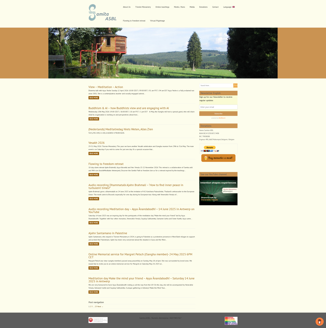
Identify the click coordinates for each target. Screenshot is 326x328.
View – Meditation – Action (106, 87)
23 (96, 306)
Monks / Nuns (179, 7)
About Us (127, 7)
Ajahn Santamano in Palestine (108, 233)
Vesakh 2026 (97, 143)
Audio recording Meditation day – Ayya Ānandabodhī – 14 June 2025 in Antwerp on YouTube (141, 210)
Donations (203, 7)
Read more (94, 98)
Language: (227, 7)
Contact (215, 7)
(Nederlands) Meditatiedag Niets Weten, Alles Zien (121, 129)
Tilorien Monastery (143, 7)
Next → (100, 306)
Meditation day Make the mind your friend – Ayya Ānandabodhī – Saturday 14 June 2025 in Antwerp (141, 279)
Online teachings (162, 7)
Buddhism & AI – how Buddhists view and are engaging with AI (129, 108)
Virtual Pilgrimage (157, 20)
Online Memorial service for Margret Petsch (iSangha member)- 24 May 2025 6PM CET (140, 255)
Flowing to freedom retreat (134, 20)
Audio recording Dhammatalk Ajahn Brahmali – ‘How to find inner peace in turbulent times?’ (136, 186)
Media (192, 7)
